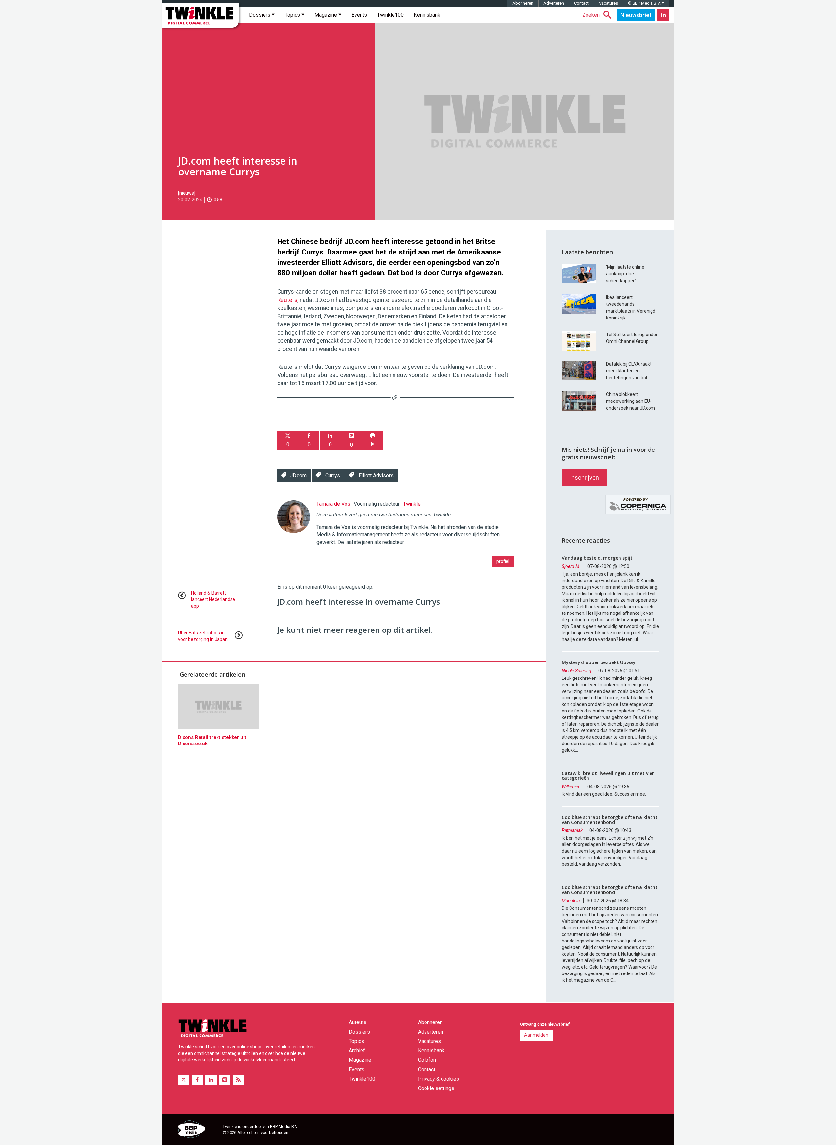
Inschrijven (584, 477)
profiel (502, 561)
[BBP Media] (198, 1130)
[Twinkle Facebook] (197, 1080)
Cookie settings (436, 1088)
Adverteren (553, 3)
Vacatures (608, 3)
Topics (293, 15)
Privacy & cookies (438, 1079)
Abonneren (522, 3)
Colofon (427, 1060)
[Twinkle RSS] (238, 1080)
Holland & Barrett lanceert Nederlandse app (213, 599)
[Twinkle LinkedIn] (663, 15)
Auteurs (357, 1022)
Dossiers (260, 15)
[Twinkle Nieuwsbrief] (636, 15)
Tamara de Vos (333, 504)
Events (359, 15)
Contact (581, 3)
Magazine (326, 15)
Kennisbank (427, 15)
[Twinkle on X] (183, 1080)
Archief (357, 1050)
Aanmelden (536, 1035)
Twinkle (412, 504)
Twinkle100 (390, 15)
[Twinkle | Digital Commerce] (200, 15)
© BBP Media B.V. (645, 3)
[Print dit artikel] (372, 440)
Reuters (287, 300)
